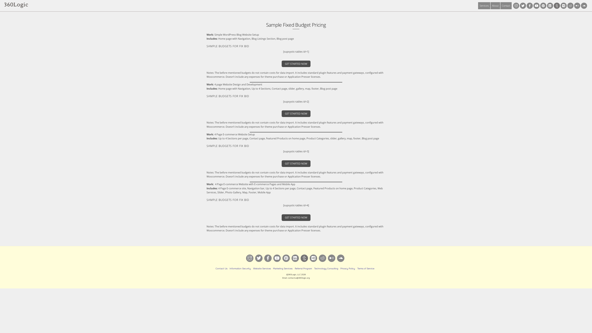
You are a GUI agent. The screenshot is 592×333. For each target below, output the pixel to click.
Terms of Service (365, 268)
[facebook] (530, 5)
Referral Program (303, 268)
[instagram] (516, 5)
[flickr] (577, 5)
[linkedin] (550, 5)
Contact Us (221, 268)
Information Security (240, 268)
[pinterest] (543, 5)
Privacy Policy (347, 268)
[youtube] (536, 5)
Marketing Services (282, 268)
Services (484, 5)
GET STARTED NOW (296, 64)
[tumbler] (557, 5)
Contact (506, 5)
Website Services (262, 268)
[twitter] (523, 5)
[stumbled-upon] (584, 5)
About (495, 5)
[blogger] (564, 5)
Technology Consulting (326, 268)
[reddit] (570, 5)
